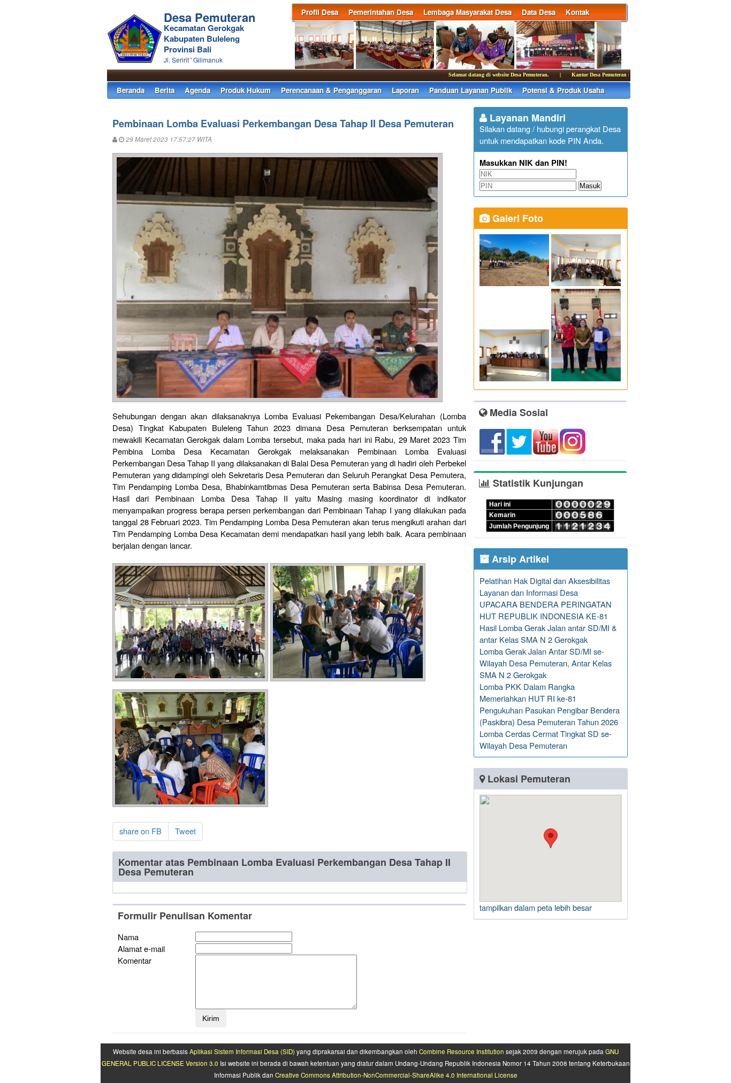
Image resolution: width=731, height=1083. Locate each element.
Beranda (130, 90)
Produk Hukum (245, 90)
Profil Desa (319, 12)
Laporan (405, 90)
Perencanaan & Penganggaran (331, 90)
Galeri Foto (516, 218)
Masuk (590, 186)
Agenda (197, 90)
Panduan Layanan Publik (470, 90)
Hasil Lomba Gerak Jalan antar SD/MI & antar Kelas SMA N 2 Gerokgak (548, 633)
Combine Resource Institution (461, 1051)
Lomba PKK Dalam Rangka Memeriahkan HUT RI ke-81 (527, 692)
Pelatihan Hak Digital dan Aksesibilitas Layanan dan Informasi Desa (544, 586)
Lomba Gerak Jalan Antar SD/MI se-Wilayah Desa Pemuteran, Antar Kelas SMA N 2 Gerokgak (545, 663)
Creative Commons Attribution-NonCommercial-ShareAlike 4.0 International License (396, 1075)
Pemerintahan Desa (380, 12)
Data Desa (538, 12)
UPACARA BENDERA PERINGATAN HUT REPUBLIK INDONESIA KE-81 (545, 609)
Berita (164, 90)
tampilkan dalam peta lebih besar (535, 907)
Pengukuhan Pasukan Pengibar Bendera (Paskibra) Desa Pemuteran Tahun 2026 (549, 715)
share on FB (140, 830)
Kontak (577, 12)
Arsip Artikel (519, 559)
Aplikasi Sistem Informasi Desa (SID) (242, 1051)
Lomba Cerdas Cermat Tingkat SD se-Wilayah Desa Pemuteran (545, 739)
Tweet (185, 830)
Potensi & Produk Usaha (563, 90)
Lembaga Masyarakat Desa (467, 12)
